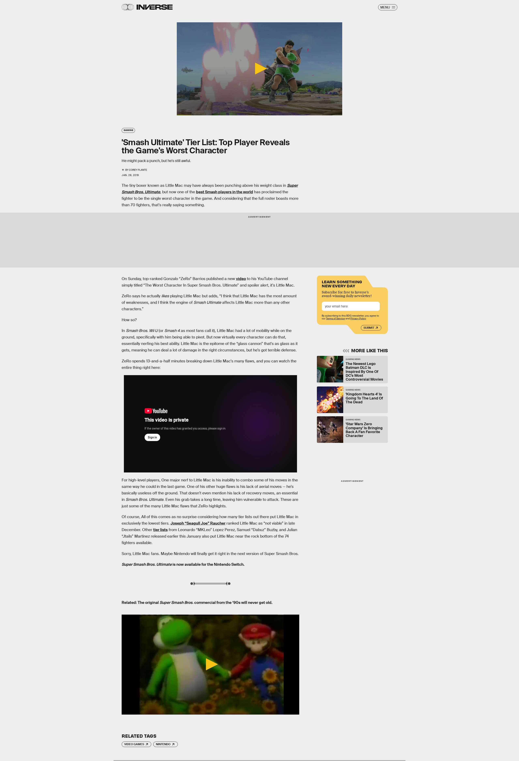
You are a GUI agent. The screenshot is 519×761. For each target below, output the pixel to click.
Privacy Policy (358, 318)
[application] (259, 68)
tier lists (160, 529)
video (241, 278)
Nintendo (163, 744)
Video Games (134, 744)
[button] (259, 68)
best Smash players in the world (224, 191)
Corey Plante (138, 170)
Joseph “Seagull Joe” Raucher (197, 523)
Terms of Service (335, 318)
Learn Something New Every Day (342, 283)
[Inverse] (154, 7)
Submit (369, 328)
